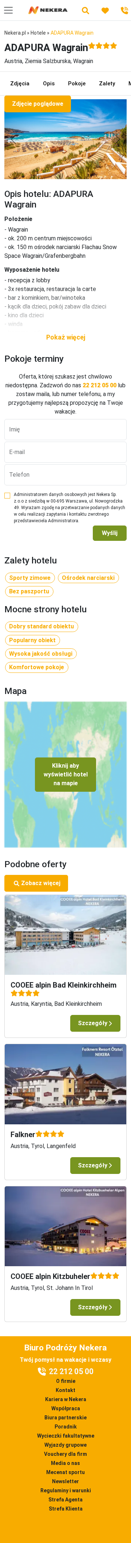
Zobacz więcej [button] (40, 883)
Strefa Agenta (65, 1500)
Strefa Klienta (66, 1509)
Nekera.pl (15, 33)
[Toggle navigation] (8, 10)
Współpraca (65, 1408)
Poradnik (66, 1427)
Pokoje (77, 83)
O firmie (65, 1381)
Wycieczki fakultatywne (65, 1436)
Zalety (107, 83)
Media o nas (65, 1463)
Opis (49, 83)
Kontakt (65, 1390)
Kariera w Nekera (65, 1399)
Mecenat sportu (65, 1472)
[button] (65, 337)
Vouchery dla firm (65, 1454)
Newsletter (65, 1481)
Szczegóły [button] (92, 1023)
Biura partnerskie (65, 1417)
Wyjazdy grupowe (65, 1445)
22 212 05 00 (99, 385)
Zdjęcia (19, 83)
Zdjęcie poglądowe (37, 103)
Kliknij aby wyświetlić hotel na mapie (66, 774)
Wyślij (110, 533)
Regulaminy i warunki (65, 1490)
